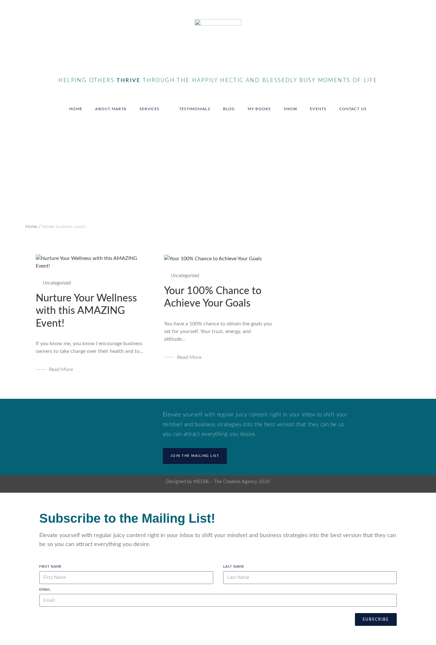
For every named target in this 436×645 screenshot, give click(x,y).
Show (290, 109)
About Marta (110, 109)
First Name (50, 566)
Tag (29, 157)
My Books (259, 109)
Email (45, 589)
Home (75, 109)
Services (149, 109)
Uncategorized (57, 283)
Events (318, 109)
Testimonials (194, 109)
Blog (229, 109)
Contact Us (353, 109)
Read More (61, 369)
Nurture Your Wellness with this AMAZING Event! (86, 311)
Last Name (233, 566)
